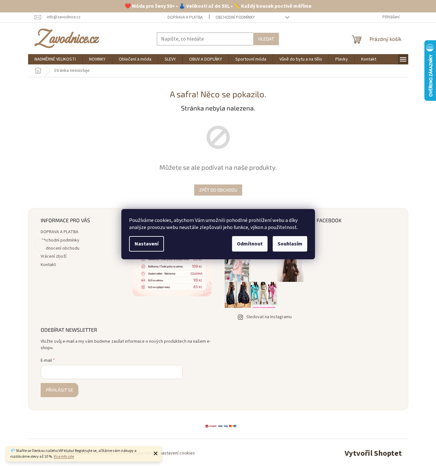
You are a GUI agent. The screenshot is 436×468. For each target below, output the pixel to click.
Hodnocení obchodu (60, 248)
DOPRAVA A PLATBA (185, 17)
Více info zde (64, 456)
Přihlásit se (59, 390)
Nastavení (146, 243)
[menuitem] (55, 59)
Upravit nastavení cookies (170, 453)
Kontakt (48, 265)
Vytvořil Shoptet (373, 453)
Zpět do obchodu (218, 190)
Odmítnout (250, 243)
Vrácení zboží (53, 256)
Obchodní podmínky (235, 17)
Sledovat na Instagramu (269, 317)
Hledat (266, 39)
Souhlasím (290, 243)
